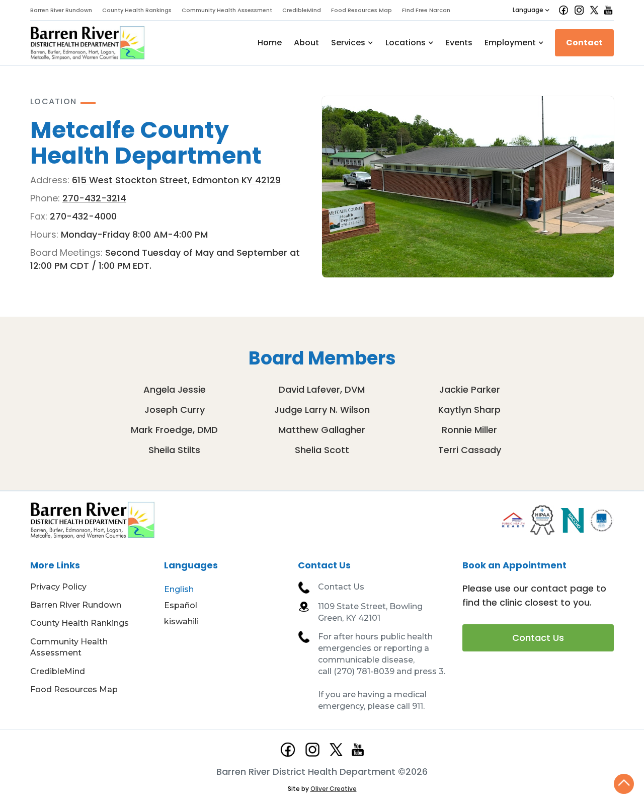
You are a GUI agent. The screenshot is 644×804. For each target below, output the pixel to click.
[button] (531, 10)
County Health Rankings (137, 10)
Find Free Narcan (426, 10)
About (306, 42)
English (179, 589)
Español (180, 605)
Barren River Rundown (61, 10)
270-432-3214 (94, 198)
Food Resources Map (361, 10)
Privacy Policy (58, 587)
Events (459, 42)
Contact (584, 42)
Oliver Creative (333, 788)
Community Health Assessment (227, 10)
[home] (88, 43)
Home (270, 42)
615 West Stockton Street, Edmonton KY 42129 (176, 180)
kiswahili (181, 621)
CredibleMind (301, 10)
